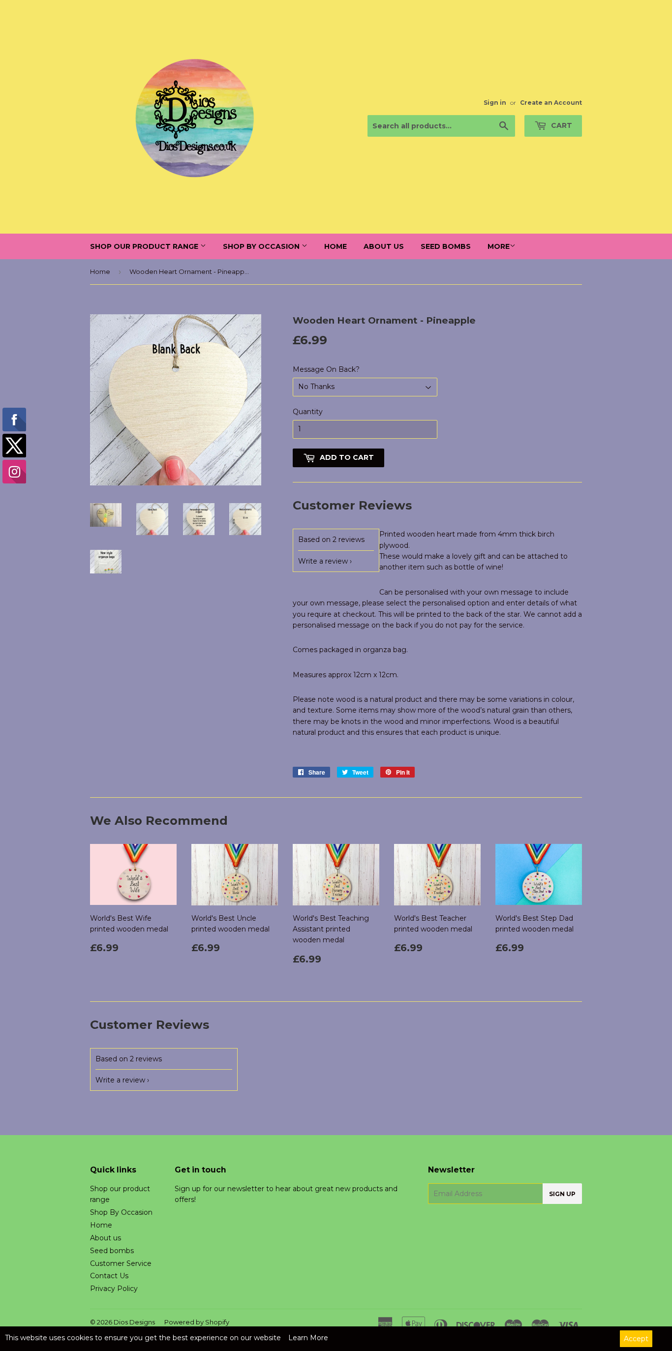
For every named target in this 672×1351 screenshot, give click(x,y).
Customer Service (121, 1263)
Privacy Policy (114, 1288)
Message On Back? (326, 369)
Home (335, 246)
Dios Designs (134, 1322)
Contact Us (109, 1275)
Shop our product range (145, 246)
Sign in (495, 102)
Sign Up (562, 1194)
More (499, 246)
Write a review (323, 561)
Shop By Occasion (262, 246)
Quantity (308, 411)
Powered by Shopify (196, 1322)
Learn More (308, 1337)
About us (384, 246)
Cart (560, 125)
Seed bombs (446, 246)
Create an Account (551, 102)
